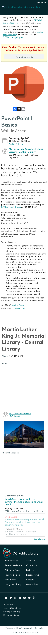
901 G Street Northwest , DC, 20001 (20, 415)
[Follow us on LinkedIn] (20, 597)
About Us (30, 560)
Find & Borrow (12, 560)
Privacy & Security (11, 611)
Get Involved (32, 584)
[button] (45, 11)
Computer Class (19, 308)
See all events (39, 539)
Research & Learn (13, 565)
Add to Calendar (16, 144)
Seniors (15, 305)
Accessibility (9, 604)
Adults (21, 305)
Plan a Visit (10, 579)
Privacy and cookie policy (14, 628)
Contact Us (31, 565)
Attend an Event (12, 570)
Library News (32, 574)
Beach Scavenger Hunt (24, 501)
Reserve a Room (13, 574)
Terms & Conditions (12, 608)
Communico (38, 628)
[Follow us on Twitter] (11, 597)
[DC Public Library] (20, 553)
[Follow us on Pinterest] (29, 597)
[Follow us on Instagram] (15, 597)
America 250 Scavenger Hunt (24, 522)
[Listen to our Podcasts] (34, 597)
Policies (30, 570)
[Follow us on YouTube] (24, 597)
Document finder (11, 615)
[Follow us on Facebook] (6, 597)
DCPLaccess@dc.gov (13, 37)
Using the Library (13, 584)
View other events (24, 57)
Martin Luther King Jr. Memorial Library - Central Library (26, 150)
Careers (30, 579)
